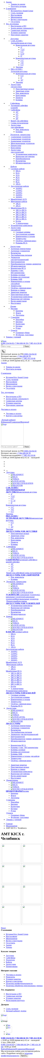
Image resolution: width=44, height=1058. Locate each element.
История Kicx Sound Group (22, 11)
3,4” (22, 63)
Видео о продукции (19, 19)
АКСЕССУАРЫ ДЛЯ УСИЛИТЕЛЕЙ (23, 603)
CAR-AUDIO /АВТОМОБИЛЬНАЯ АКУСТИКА (15, 490)
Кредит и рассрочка (14, 416)
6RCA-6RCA (16, 684)
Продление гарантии (19, 35)
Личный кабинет (8, 420)
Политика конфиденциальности (19, 983)
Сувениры (15, 317)
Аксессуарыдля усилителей (17, 151)
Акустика (14, 39)
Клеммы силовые (18, 275)
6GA (18, 180)
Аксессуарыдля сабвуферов (17, 126)
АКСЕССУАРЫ (13, 723)
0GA (18, 173)
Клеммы (19, 100)
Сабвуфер (15, 562)
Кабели (13, 166)
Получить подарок (13, 369)
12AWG (19, 190)
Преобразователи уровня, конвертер (26, 739)
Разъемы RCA (21, 243)
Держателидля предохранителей (20, 258)
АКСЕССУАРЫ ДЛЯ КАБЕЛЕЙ (20, 693)
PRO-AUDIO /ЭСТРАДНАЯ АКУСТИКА (18, 517)
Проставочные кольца (25, 89)
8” (21, 56)
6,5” (22, 52)
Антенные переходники (21, 249)
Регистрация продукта (15, 1000)
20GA (18, 206)
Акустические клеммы (25, 234)
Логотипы (20, 315)
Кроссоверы (21, 95)
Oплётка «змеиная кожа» (21, 704)
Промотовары (12, 780)
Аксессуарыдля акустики (16, 85)
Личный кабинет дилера (16, 1011)
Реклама (14, 309)
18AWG (19, 197)
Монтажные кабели (19, 201)
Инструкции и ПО (18, 26)
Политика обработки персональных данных (24, 986)
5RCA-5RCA (21, 219)
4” (21, 47)
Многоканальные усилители (23, 143)
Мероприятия (16, 17)
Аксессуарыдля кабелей (16, 229)
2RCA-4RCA (21, 215)
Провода (19, 98)
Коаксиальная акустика (25, 45)
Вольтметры (21, 161)
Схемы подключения (19, 123)
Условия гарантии (18, 33)
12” (17, 114)
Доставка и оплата (8, 409)
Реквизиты (10, 977)
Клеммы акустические (20, 277)
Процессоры (16, 145)
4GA (18, 177)
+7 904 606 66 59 (21, 343)
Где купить (15, 22)
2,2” (22, 60)
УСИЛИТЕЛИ (12, 595)
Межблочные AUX (19, 199)
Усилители (10, 960)
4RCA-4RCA (21, 217)
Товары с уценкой (13, 337)
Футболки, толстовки (25, 335)
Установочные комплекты (26, 154)
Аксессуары (15, 246)
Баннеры (19, 311)
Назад (3, 928)
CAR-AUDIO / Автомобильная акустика (21, 42)
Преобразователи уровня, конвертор (26, 264)
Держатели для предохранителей (24, 734)
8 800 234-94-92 (7, 343)
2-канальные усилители (21, 139)
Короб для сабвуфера (19, 121)
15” (17, 116)
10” (22, 80)
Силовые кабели (18, 169)
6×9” (22, 54)
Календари (20, 324)
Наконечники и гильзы (25, 236)
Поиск (27, 346)
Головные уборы (23, 333)
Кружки (19, 326)
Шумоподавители (23, 163)
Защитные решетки (19, 292)
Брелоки (19, 322)
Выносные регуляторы (25, 156)
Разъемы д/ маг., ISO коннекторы (24, 747)
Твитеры (19, 67)
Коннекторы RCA (18, 268)
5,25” (23, 50)
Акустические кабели (20, 186)
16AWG (19, 195)
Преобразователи (23, 159)
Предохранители (18, 262)
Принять (24, 1056)
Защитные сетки (22, 91)
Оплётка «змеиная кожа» (26, 241)
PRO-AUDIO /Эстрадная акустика (19, 70)
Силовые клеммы (23, 232)
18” (17, 119)
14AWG (19, 193)
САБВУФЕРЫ (12, 560)
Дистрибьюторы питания (21, 255)
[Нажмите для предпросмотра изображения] (11, 862)
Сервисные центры (19, 30)
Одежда (14, 330)
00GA (18, 171)
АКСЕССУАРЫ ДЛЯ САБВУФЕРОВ (22, 575)
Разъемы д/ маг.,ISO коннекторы (17, 271)
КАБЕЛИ (10, 632)
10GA (18, 184)
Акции (9, 2)
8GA (18, 182)
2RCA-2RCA (21, 212)
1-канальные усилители (21, 137)
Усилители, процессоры (20, 135)
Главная (9, 824)
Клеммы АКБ (16, 279)
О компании (11, 9)
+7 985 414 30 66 (35, 343)
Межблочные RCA (19, 208)
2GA (18, 175)
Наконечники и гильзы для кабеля (25, 756)
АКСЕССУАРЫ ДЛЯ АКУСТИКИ (21, 531)
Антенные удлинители (20, 251)
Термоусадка (21, 239)
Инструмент (16, 303)
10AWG (19, 188)
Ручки (18, 328)
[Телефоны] (3, 351)
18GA (18, 204)
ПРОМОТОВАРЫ (14, 791)
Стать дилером (17, 13)
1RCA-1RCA (21, 210)
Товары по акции (13, 367)
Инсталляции (16, 15)
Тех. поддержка (12, 24)
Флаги (18, 313)
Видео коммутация (19, 301)
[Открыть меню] (2, 344)
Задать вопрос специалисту (22, 28)
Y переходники (22, 223)
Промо (13, 306)
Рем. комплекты (22, 93)
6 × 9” (13, 501)
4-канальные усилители (21, 141)
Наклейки (20, 319)
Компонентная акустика (26, 58)
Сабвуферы (15, 103)
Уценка (9, 947)
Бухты (18, 221)
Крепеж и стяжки (18, 290)
